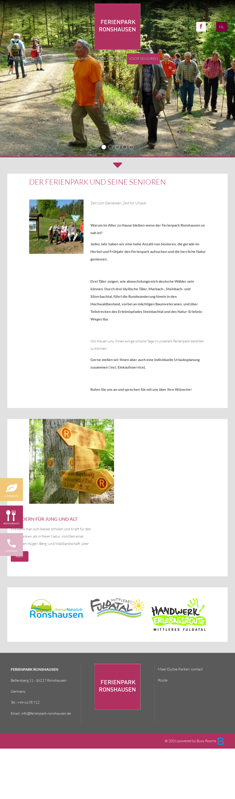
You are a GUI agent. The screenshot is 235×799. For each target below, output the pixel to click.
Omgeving (172, 59)
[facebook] (201, 27)
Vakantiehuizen (39, 59)
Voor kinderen (110, 59)
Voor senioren (143, 59)
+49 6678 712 (28, 702)
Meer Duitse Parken (174, 669)
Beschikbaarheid (75, 59)
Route (163, 680)
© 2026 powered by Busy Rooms (191, 741)
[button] (117, 165)
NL (221, 27)
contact (197, 669)
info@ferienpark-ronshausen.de (46, 713)
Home (14, 59)
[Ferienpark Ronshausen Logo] (117, 26)
